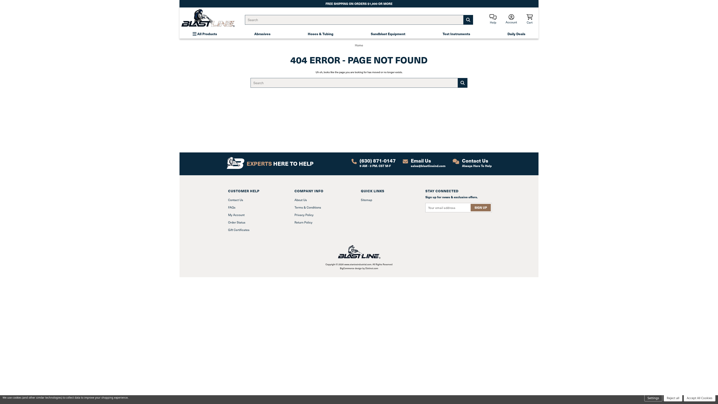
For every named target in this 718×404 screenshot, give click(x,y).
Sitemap (366, 200)
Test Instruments (456, 33)
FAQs (231, 207)
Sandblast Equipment (388, 33)
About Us (300, 200)
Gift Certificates (238, 229)
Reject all (673, 398)
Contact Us (235, 200)
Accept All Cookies (699, 398)
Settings (653, 398)
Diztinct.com (371, 268)
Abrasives (262, 33)
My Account (236, 214)
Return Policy (303, 222)
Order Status (236, 222)
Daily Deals (516, 33)
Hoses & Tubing (320, 33)
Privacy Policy (304, 214)
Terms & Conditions (307, 207)
